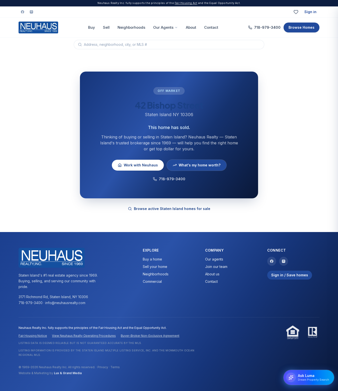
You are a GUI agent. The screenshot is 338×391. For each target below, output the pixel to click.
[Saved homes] (295, 11)
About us (212, 274)
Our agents (214, 259)
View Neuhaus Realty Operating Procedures (84, 336)
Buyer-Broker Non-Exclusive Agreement (150, 336)
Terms (115, 367)
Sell (106, 27)
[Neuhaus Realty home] (38, 27)
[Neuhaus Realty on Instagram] (31, 12)
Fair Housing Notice (33, 336)
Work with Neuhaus (141, 165)
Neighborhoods (131, 27)
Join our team (216, 266)
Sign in (310, 12)
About (191, 27)
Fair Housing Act (186, 3)
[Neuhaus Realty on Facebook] (22, 12)
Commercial (152, 281)
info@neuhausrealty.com (65, 303)
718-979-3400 (267, 27)
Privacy (102, 367)
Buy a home (152, 259)
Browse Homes (301, 27)
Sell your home (155, 266)
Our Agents (163, 27)
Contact (211, 27)
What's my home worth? (199, 165)
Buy (91, 27)
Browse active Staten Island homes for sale (172, 209)
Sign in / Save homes (289, 275)
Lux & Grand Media (68, 373)
